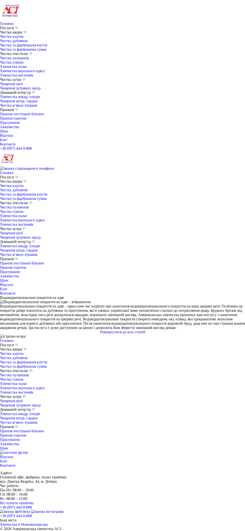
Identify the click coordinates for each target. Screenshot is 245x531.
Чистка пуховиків (14, 58)
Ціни (4, 131)
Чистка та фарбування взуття (23, 45)
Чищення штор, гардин (19, 101)
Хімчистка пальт (13, 67)
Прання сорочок (13, 118)
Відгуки (6, 135)
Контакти (8, 144)
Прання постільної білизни (22, 114)
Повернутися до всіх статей (122, 332)
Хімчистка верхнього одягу (22, 71)
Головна (6, 24)
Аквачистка (9, 127)
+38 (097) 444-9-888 (16, 148)
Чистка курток (12, 36)
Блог (4, 140)
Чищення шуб (11, 84)
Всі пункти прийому (17, 503)
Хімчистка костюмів (16, 75)
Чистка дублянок (14, 41)
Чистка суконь (11, 62)
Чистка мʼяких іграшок (19, 105)
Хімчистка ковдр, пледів (20, 97)
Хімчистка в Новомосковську (24, 524)
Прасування (10, 122)
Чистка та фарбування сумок (23, 49)
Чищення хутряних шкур (20, 88)
